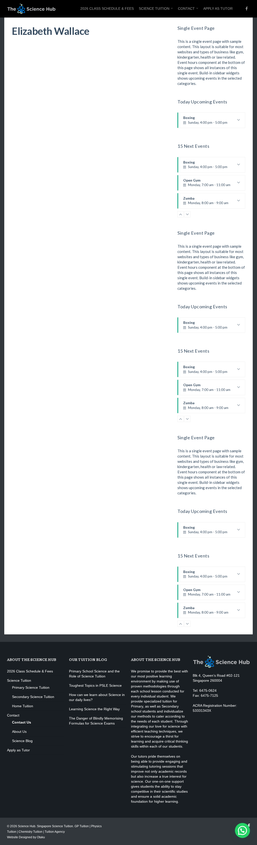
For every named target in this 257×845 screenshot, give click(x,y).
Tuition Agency (55, 831)
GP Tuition (82, 826)
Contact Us (21, 722)
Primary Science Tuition (30, 687)
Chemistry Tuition (30, 831)
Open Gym (206, 184)
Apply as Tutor (218, 9)
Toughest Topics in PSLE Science (95, 685)
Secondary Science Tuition (33, 697)
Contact (186, 9)
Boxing (205, 121)
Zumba (205, 202)
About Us (19, 732)
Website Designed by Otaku (26, 837)
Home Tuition (22, 706)
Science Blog (22, 741)
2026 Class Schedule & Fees (107, 9)
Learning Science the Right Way (94, 709)
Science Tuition (154, 9)
